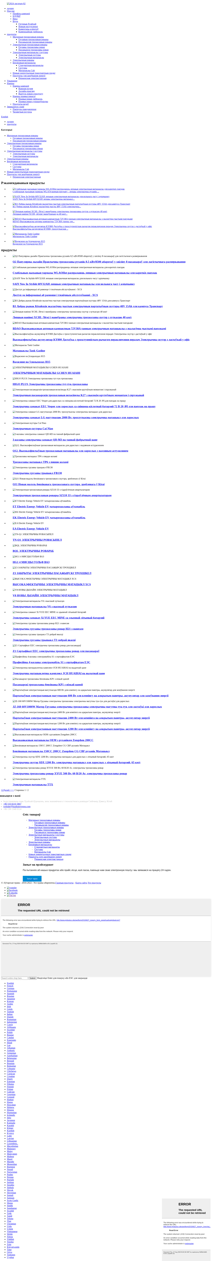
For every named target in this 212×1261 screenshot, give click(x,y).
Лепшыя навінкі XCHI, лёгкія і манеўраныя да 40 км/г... (40, 214)
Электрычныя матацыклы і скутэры (30, 52)
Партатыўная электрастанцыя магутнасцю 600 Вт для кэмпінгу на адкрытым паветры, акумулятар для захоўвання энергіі (90, 695)
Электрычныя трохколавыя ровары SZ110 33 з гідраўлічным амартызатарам (62, 495)
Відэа (15, 21)
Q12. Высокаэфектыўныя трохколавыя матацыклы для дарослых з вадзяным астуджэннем (70, 450)
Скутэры (22, 68)
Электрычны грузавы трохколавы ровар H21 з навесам (48, 628)
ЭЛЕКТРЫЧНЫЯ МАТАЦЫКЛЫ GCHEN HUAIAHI (46, 372)
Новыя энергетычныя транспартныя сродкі (34, 73)
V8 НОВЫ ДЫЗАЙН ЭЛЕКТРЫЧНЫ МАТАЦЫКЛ (45, 595)
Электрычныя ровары (23, 60)
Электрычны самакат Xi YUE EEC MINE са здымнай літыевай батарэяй (58, 617)
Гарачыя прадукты (64, 883)
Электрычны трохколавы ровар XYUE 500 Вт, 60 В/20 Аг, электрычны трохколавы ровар (70, 773)
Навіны (10, 83)
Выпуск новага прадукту (30, 94)
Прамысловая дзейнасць (30, 99)
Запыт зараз (32, 879)
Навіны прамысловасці (24, 96)
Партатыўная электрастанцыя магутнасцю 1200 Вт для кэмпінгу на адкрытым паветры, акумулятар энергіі (81, 728)
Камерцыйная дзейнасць (30, 31)
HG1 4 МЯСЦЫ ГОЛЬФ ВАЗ (31, 562)
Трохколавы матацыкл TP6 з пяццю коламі (40, 461)
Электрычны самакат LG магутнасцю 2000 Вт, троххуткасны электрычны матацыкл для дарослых (76, 417)
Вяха (15, 19)
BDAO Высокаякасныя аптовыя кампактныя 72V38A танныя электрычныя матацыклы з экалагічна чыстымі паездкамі (89, 328)
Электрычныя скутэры (29, 55)
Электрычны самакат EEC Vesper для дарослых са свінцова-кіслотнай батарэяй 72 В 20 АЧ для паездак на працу (84, 406)
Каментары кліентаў (28, 29)
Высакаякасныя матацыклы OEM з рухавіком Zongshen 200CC (53, 740)
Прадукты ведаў (21, 104)
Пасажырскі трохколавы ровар (33, 50)
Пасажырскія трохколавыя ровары (35, 42)
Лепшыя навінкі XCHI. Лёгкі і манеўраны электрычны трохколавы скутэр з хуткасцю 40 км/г (72, 317)
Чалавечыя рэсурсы (22, 112)
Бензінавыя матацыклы (24, 62)
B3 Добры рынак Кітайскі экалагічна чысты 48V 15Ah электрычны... (47, 206)
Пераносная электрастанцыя (32, 78)
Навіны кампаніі (21, 86)
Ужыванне (12, 81)
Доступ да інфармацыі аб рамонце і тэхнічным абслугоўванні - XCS (55, 295)
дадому (10, 8)
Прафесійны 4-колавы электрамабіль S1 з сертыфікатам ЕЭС (51, 662)
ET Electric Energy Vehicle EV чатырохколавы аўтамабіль (49, 506)
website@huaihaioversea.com (16, 806)
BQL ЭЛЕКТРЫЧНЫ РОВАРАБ (33, 550)
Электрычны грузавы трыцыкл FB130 (37, 473)
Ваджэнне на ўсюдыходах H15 (28, 244)
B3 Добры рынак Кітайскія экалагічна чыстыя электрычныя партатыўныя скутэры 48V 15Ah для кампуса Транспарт (88, 306)
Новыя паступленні (28, 26)
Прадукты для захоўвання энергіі (29, 75)
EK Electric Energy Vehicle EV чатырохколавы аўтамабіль (49, 517)
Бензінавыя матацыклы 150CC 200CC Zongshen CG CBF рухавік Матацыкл (61, 751)
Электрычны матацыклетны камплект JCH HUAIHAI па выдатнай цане (59, 673)
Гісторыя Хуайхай (27, 24)
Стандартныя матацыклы (30, 65)
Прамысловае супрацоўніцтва (33, 101)
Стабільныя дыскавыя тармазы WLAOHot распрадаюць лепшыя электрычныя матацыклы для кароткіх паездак (85, 272)
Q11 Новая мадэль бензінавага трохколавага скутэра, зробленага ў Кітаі (59, 484)
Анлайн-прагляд (26, 91)
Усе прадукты (94, 883)
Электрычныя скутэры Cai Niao (33, 428)
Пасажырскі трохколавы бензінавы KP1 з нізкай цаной (48, 684)
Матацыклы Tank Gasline (25, 236)
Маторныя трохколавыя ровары (28, 37)
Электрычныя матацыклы (31, 57)
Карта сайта (81, 883)
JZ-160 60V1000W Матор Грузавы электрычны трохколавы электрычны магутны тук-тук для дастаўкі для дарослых (87, 706)
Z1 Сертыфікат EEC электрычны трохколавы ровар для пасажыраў (56, 651)
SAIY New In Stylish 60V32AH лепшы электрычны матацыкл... (44, 199)
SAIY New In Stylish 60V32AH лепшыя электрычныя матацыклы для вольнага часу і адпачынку (74, 283)
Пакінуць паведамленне (24, 109)
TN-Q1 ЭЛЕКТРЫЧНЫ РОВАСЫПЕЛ (37, 539)
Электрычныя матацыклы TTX (33, 784)
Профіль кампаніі (21, 13)
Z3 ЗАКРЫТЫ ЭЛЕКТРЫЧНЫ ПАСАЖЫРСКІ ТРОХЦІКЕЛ (52, 573)
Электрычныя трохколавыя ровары (30, 44)
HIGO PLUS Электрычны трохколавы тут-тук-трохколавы (50, 384)
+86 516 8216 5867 (12, 804)
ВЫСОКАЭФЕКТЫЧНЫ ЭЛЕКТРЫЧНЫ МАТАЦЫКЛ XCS (52, 584)
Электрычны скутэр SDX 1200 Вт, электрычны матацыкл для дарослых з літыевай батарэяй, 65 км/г (77, 762)
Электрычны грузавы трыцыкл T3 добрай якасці (44, 639)
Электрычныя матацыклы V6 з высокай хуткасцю (45, 606)
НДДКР (16, 16)
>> (12, 790)
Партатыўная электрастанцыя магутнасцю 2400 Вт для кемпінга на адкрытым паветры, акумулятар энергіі (81, 717)
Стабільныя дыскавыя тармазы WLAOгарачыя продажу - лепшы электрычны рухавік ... (56, 191)
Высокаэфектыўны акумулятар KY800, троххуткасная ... (40, 229)
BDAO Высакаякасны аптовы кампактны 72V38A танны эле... (44, 221)
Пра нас (11, 11)
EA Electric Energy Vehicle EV (31, 528)
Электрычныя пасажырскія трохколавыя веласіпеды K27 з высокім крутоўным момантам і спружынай (78, 395)
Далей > (7, 790)
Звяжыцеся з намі (15, 106)
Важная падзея (25, 88)
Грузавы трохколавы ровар (31, 47)
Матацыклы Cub (26, 70)
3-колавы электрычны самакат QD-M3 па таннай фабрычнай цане (55, 439)
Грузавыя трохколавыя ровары (33, 39)
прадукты (11, 34)
